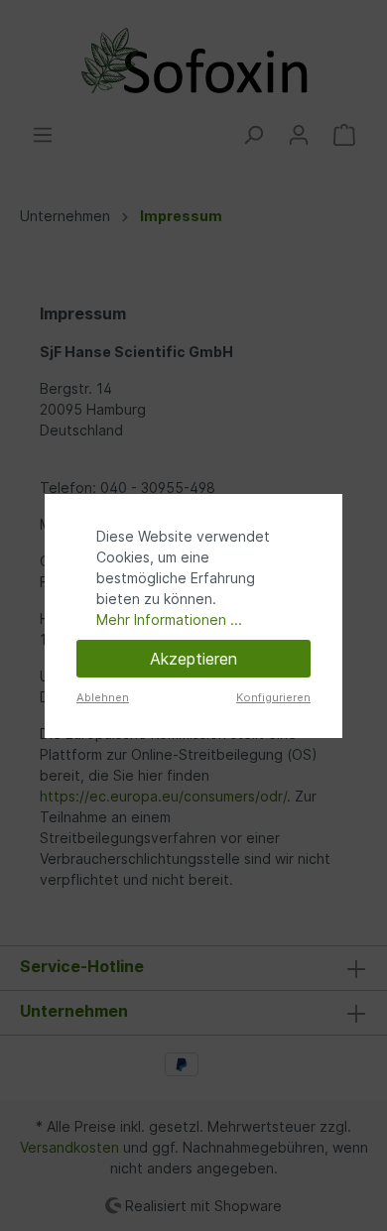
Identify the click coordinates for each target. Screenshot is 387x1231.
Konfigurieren (273, 697)
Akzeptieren (193, 659)
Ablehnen (102, 697)
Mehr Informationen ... (169, 619)
